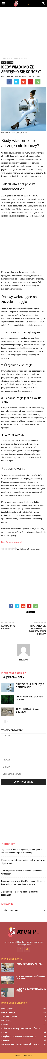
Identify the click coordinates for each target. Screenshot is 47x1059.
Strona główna (6, 58)
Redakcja (9, 76)
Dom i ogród (7, 1008)
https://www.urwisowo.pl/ (11, 542)
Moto (3, 62)
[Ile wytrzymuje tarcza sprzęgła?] (7, 711)
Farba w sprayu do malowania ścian (31, 990)
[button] (43, 3)
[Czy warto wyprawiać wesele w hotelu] (7, 980)
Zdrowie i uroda (9, 1016)
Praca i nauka (8, 1012)
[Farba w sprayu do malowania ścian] (7, 992)
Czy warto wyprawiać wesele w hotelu (30, 977)
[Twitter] (27, 949)
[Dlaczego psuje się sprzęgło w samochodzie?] (7, 687)
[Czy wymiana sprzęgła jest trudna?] (7, 699)
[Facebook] (20, 949)
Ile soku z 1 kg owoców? (8, 627)
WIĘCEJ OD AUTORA (13, 677)
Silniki (4, 1024)
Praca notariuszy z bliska (29, 964)
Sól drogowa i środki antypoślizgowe (20, 1044)
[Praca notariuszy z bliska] (7, 967)
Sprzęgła (10, 62)
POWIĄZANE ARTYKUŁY (13, 673)
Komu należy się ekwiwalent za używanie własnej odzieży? (37, 630)
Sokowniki (6, 1020)
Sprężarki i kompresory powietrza (18, 1036)
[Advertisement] (23, 31)
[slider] (9, 548)
